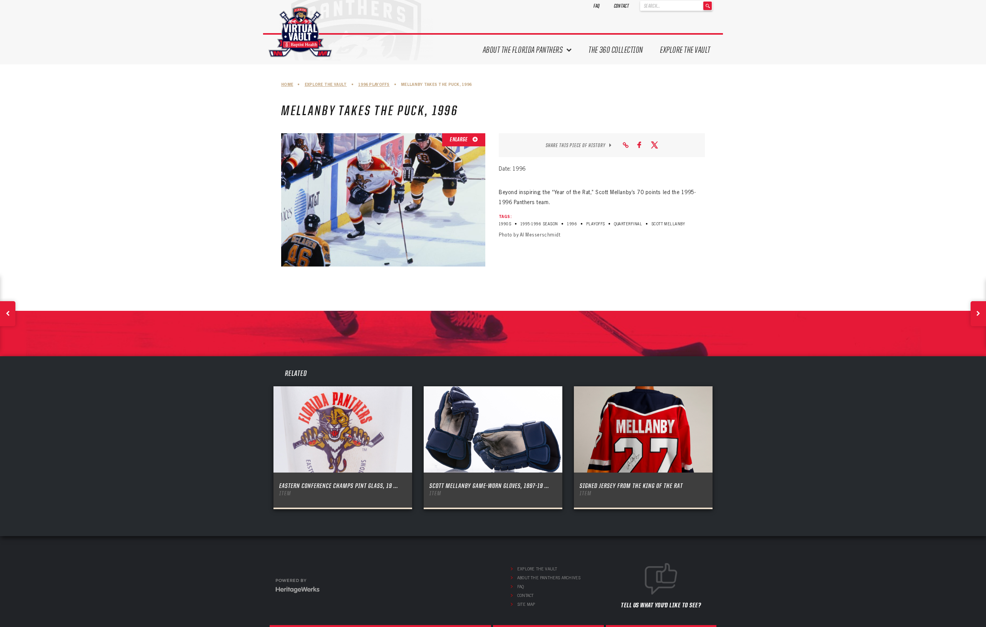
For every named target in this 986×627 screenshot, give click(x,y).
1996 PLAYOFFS (374, 84)
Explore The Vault (685, 49)
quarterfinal (628, 223)
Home (287, 84)
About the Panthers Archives (548, 577)
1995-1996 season (539, 223)
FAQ (597, 5)
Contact (621, 5)
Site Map (526, 604)
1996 (572, 223)
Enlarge (459, 139)
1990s (505, 223)
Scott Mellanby (668, 223)
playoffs (595, 223)
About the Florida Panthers (523, 49)
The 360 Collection (616, 49)
